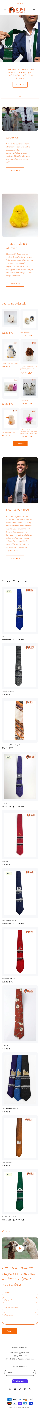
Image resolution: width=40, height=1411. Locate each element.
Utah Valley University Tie (9, 1217)
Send (9, 1331)
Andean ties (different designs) (11, 745)
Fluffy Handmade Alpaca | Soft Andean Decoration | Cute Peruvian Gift (29, 368)
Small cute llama (6, 401)
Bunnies (4, 330)
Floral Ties (5, 1046)
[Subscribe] (33, 1373)
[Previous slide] (15, 96)
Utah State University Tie (9, 920)
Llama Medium (24, 400)
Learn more (15, 170)
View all (20, 443)
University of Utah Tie (8, 979)
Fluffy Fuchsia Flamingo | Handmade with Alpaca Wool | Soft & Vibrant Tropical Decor (29, 431)
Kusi (16, 1407)
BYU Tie (4, 636)
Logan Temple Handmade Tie (10, 1109)
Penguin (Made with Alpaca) (10, 363)
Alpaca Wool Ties (7, 1162)
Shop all (20, 84)
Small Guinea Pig (25, 332)
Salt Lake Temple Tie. (8, 691)
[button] (5, 10)
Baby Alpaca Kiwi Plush (8, 432)
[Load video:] (20, 1248)
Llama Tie (4, 803)
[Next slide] (25, 96)
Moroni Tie (5, 861)
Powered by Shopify (24, 1407)
